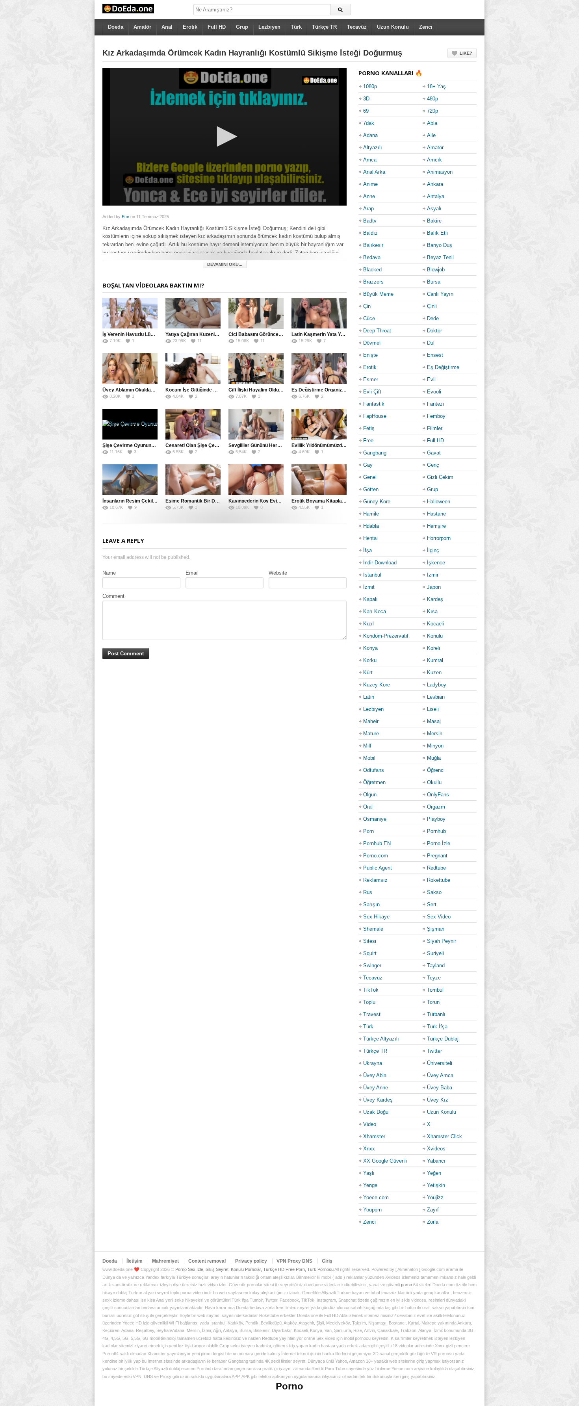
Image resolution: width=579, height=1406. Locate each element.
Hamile (371, 514)
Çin (367, 306)
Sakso (434, 892)
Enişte (370, 355)
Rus (367, 892)
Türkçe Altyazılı (381, 1039)
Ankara (435, 184)
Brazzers (373, 282)
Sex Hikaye (376, 917)
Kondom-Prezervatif (385, 636)
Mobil (369, 758)
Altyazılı (372, 147)
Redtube (436, 868)
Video (369, 1124)
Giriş (327, 1261)
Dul (430, 343)
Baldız (370, 233)
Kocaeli (435, 624)
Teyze (434, 978)
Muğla (434, 758)
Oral (368, 807)
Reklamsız (375, 880)
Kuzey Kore (376, 685)
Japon (434, 587)
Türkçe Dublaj (442, 1039)
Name (109, 573)
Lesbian (436, 697)
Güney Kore (376, 502)
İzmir (432, 575)
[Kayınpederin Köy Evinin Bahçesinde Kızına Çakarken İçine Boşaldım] (256, 479)
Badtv (370, 221)
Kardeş (435, 599)
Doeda (115, 27)
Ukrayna (372, 1063)
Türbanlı (436, 1014)
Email (192, 573)
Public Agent (377, 868)
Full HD (217, 27)
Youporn (372, 1210)
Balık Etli (437, 233)
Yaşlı (369, 1173)
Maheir (371, 721)
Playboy (436, 819)
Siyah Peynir (441, 941)
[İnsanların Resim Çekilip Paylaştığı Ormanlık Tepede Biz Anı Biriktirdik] (130, 479)
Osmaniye (374, 819)
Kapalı (370, 599)
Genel (370, 477)
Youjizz (435, 1197)
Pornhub (436, 831)
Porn (368, 831)
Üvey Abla (374, 1075)
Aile (431, 135)
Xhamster (374, 1136)
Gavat (434, 453)
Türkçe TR (324, 27)
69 (366, 111)
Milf (367, 746)
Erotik (190, 27)
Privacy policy (251, 1261)
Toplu (369, 1002)
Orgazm (436, 807)
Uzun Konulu (393, 27)
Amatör (142, 27)
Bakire (434, 221)
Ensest (435, 355)
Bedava (371, 257)
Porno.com (375, 856)
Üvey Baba (439, 1088)
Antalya (435, 196)
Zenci (425, 27)
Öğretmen (374, 782)
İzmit (369, 587)
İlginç (433, 550)
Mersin (434, 733)
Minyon (435, 746)
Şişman (435, 929)
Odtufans (373, 770)
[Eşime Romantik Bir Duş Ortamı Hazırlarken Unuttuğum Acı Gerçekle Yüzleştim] (193, 479)
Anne (369, 196)
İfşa (367, 550)
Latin (368, 697)
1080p (370, 86)
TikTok (371, 990)
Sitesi (369, 941)
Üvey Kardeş (378, 1100)
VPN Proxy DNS (294, 1261)
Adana (370, 135)
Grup (242, 27)
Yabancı (436, 1161)
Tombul (435, 990)
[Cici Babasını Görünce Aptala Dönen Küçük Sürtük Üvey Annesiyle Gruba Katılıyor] (256, 313)
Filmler (434, 428)
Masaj (434, 721)
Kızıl (368, 624)
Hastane (436, 514)
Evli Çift (372, 392)
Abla (432, 123)
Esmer (370, 379)
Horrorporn (439, 538)
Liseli (433, 709)
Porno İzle (438, 843)
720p (432, 111)
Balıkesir (373, 245)
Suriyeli (435, 953)
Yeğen (434, 1173)
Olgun (370, 795)
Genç (433, 465)
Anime (370, 184)
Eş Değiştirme (443, 367)
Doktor (434, 331)
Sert (431, 904)
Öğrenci (436, 770)
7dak (368, 123)
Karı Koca (374, 611)
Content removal (207, 1261)
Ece (125, 216)
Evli (431, 379)
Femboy (436, 416)
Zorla (432, 1222)
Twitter (434, 1051)
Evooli (434, 392)
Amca (370, 160)
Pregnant (437, 856)
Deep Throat (377, 331)
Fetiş (369, 428)
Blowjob (436, 270)
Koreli (433, 648)
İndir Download (380, 563)
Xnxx (369, 1149)
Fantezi (435, 404)
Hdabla (371, 526)
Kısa (432, 611)
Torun (433, 1002)
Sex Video (439, 917)
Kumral (435, 660)
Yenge (370, 1185)
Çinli (432, 306)
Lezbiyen (269, 27)
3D (366, 99)
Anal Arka (374, 172)
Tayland (436, 965)
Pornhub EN (377, 843)
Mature (371, 733)
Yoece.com (376, 1197)
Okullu (434, 782)
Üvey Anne (375, 1088)
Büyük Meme (378, 294)
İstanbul (372, 575)
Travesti (372, 1014)
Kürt (368, 672)
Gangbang (374, 453)
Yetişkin (436, 1185)
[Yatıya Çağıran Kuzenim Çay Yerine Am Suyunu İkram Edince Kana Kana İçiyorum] (193, 313)
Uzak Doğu (375, 1112)
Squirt (370, 953)
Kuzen (434, 672)
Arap (368, 208)
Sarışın (371, 904)
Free (368, 440)
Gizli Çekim (440, 477)
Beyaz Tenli (440, 257)
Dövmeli (372, 343)
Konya (370, 648)
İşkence (436, 563)
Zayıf (433, 1210)
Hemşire (436, 526)
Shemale (373, 929)
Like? (466, 53)
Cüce (369, 318)
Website (278, 573)
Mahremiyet (165, 1261)
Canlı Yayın (440, 294)
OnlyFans (438, 795)
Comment (113, 596)
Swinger (372, 965)
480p (432, 99)
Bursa (433, 282)
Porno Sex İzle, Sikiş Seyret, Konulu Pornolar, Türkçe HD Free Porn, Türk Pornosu (254, 1269)
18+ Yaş (436, 86)
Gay (368, 465)
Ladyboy (436, 685)
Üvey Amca (440, 1075)
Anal (167, 27)
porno (406, 1284)
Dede (433, 318)
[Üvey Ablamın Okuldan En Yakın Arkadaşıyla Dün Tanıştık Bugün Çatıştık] (130, 368)
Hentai (370, 538)
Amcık (434, 160)
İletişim (134, 1261)
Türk (296, 27)
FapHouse (374, 416)
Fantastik (373, 404)
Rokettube (438, 880)
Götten (371, 489)
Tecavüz (357, 27)
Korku (370, 660)
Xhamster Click (444, 1136)
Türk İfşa (437, 1026)
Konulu (435, 636)
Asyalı (434, 208)
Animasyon (440, 172)
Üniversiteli (439, 1063)
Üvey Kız (437, 1100)
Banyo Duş (439, 245)
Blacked (372, 270)
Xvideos (436, 1149)
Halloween (438, 502)
